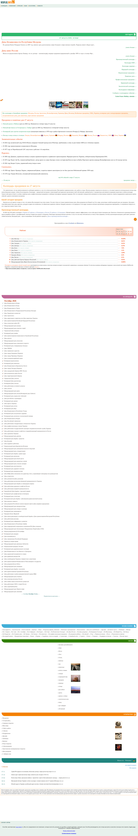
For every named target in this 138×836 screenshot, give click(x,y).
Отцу (91, 634)
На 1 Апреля (6, 632)
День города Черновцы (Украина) (13, 356)
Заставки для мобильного (65, 644)
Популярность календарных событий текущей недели (18, 265)
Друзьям (103, 629)
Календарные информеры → (127, 89)
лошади (60, 673)
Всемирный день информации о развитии (15, 521)
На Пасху (126, 632)
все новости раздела (130, 765)
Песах (108, 634)
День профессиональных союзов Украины (15, 426)
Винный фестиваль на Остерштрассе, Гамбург (17, 127)
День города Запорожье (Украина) (13, 353)
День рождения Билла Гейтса (12, 564)
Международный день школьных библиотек (16, 544)
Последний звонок (8, 636)
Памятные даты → (130, 76)
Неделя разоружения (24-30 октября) (14, 531)
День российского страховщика (12, 398)
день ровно (14, 250)
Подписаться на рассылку (51, 596)
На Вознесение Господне (58, 632)
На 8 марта (40, 632)
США (91, 113)
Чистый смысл (124, 636)
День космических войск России (13, 373)
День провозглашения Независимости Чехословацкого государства (22, 561)
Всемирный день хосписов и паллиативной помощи (18, 416)
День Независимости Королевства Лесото (15, 366)
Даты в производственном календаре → (58, 216)
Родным (38, 636)
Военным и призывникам (68, 629)
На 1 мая (13, 632)
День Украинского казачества (12, 313)
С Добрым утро (6, 754)
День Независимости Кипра (12, 303)
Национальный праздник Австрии (13, 546)
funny (60, 702)
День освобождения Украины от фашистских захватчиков (20, 559)
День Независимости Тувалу (12, 308)
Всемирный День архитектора (12, 381)
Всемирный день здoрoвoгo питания (14, 468)
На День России (71, 632)
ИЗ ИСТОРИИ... (32, 5)
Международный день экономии (13, 591)
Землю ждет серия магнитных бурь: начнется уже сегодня (27, 774)
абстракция (61, 708)
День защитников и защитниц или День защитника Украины (21, 318)
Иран (66, 113)
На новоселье (43, 634)
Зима (59, 648)
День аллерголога (9, 476)
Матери (128, 629)
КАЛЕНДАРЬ (4, 5)
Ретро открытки (6, 743)
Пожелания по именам (118, 634)
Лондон (27, 135)
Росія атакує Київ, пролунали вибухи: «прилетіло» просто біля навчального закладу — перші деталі (38, 777)
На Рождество (6, 634)
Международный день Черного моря (14, 589)
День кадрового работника (11, 443)
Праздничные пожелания (22, 636)
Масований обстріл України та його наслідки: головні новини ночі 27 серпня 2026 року (35, 781)
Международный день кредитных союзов (15, 461)
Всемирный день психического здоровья (15, 413)
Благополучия (16, 629)
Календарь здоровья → (129, 66)
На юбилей (85, 634)
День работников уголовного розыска (14, 386)
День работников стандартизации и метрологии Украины (20, 423)
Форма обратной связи (69, 830)
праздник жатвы (16, 255)
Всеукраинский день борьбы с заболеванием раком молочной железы (23, 498)
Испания (71, 113)
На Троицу (27, 634)
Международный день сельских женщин (15, 463)
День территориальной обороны (13, 376)
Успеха (88, 636)
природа (60, 683)
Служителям (63, 636)
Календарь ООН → (130, 63)
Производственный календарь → (126, 59)
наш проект (19, 827)
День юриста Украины (10, 403)
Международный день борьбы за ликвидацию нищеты (19, 483)
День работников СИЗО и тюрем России (15, 584)
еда (59, 664)
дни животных (22, 115)
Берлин (46, 135)
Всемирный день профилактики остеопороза (16, 493)
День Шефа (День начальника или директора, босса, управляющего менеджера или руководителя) (31, 473)
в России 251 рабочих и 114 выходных (54, 212)
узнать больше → (131, 47)
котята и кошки (62, 670)
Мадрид (60, 135)
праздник (61, 680)
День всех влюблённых (93, 629)
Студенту (82, 636)
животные (61, 667)
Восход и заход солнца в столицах (13, 135)
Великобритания (52, 113)
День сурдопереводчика (10, 586)
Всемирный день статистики (12, 496)
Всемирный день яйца (10, 408)
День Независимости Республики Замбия (15, 524)
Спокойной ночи (73, 636)
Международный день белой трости (14, 458)
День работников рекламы (11, 519)
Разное (32, 636)
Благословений (26, 629)
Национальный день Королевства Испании (16, 446)
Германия (61, 113)
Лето (59, 654)
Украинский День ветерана (11, 330)
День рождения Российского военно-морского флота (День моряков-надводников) (26, 503)
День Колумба (8, 441)
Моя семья (5, 725)
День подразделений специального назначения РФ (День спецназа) (22, 526)
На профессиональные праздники (58, 634)
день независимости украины (19, 241)
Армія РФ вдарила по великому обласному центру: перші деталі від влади (31, 771)
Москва (89, 135)
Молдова (31, 113)
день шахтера (15, 238)
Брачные (34, 629)
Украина (96, 113)
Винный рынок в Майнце (11, 124)
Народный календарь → (129, 69)
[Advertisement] (48, 20)
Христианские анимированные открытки (13, 748)
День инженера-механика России (13, 579)
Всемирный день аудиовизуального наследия (16, 549)
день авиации (15, 243)
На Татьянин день (17, 634)
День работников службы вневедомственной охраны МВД (20, 574)
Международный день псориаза (13, 576)
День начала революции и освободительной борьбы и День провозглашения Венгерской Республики (31, 516)
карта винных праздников (36, 115)
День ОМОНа (8, 348)
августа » (37, 266)
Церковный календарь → (128, 83)
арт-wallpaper (62, 705)
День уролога (8, 338)
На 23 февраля (31, 632)
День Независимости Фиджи (12, 418)
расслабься (61, 689)
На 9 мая (47, 632)
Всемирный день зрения (10, 401)
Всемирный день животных (11, 363)
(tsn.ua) (54, 771)
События (4, 731)
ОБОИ (25, 5)
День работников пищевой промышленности (16, 488)
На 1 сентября (21, 632)
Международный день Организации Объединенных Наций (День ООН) (24, 529)
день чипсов (14, 257)
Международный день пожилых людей (15, 328)
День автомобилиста (9, 536)
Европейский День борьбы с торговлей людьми (17, 491)
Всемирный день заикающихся (12, 511)
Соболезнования (7, 746)
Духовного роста (112, 629)
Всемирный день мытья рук (11, 456)
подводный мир (62, 676)
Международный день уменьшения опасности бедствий (19, 448)
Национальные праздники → (127, 73)
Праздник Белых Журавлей (11, 513)
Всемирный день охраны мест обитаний (15, 396)
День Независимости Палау (11, 305)
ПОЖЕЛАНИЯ (12, 5)
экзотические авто (63, 699)
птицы (60, 686)
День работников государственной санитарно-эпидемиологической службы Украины (27, 428)
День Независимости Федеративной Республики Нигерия (20, 310)
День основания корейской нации (13, 358)
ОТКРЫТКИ (20, 5)
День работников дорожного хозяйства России (17, 486)
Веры (40, 629)
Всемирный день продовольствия (13, 471)
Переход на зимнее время (11, 541)
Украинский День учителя (11, 378)
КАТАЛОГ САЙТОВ (5, 822)
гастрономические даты (10, 115)
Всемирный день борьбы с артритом (14, 438)
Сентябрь (25, 594)
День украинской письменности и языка (15, 554)
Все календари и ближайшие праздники (15, 113)
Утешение (95, 636)
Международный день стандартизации (14, 451)
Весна (60, 651)
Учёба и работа (6, 728)
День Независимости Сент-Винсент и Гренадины (17, 551)
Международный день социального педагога (16, 343)
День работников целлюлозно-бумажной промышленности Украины (23, 481)
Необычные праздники (82, 113)
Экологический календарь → (127, 86)
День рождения (6, 751)
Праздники (5, 718)
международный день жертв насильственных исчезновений (28, 262)
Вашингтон (103, 135)
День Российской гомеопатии (12, 421)
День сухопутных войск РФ (11, 323)
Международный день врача (12, 391)
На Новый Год (118, 632)
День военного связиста (10, 501)
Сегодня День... (6, 720)
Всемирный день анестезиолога (13, 466)
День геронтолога (9, 315)
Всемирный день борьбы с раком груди (15, 453)
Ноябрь (36, 594)
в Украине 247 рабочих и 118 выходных (33, 212)
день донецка (15, 245)
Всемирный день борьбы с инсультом (14, 569)
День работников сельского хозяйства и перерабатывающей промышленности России (27, 431)
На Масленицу (108, 632)
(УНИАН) (46, 774)
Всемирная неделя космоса (11, 361)
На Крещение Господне (95, 632)
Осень (60, 657)
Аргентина (42, 113)
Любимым (121, 629)
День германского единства (11, 351)
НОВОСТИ (40, 5)
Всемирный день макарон (11, 534)
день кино (14, 248)
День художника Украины (11, 433)
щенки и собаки (62, 696)
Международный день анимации (13, 566)
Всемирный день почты (10, 406)
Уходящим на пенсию (105, 636)
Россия (36, 113)
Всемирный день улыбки (11, 333)
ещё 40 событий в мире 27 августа (69, 177)
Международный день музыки (12, 325)
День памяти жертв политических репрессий (16, 581)
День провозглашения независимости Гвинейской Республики (21, 335)
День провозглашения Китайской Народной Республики (19, 320)
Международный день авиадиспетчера (14, 506)
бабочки (60, 660)
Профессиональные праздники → (126, 79)
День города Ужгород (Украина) (13, 368)
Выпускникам (81, 629)
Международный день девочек (12, 436)
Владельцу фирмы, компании (51, 629)
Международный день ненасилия (13, 341)
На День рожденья (82, 632)
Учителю (115, 636)
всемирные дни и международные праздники (114, 113)
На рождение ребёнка (75, 634)
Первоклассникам (100, 634)
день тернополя (15, 252)
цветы (60, 692)
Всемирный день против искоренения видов (17, 131)
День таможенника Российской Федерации (16, 539)
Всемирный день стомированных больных (16, 345)
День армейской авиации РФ (12, 556)
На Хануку (35, 634)
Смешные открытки (7, 723)
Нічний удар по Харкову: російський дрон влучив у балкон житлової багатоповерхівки (35, 784)
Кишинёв (75, 135)
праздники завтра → (130, 180)
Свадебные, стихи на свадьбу (50, 636)
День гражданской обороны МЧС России (15, 371)
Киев (116, 135)
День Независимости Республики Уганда (15, 411)
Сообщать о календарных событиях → (124, 93)
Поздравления (6, 733)
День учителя (8, 388)
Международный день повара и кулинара (15, 509)
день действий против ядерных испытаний (23, 259)
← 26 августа (6, 180)
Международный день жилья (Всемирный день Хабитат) (19, 393)
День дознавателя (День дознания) (13, 478)
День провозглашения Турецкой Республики (16, 571)
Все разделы (133, 768)
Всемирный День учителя (11, 383)
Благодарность (7, 629)
